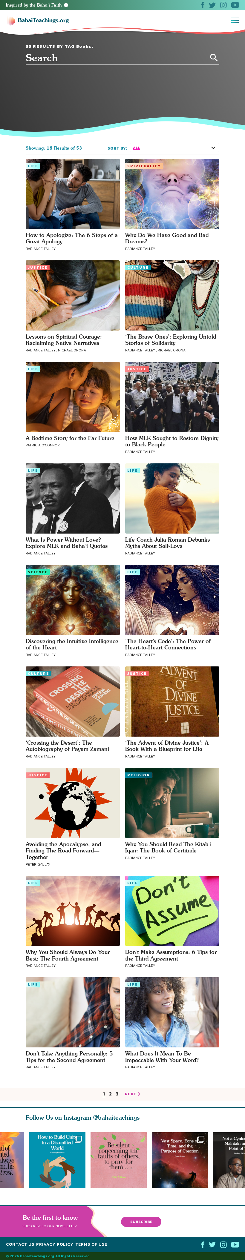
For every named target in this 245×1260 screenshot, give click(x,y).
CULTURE (138, 267)
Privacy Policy (55, 1244)
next (131, 1094)
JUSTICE (38, 267)
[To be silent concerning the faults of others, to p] (121, 1160)
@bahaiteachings (116, 1117)
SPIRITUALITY (144, 166)
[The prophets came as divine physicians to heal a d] (57, 1160)
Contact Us (20, 1244)
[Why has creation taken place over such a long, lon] (182, 1160)
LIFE (33, 166)
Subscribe (141, 1221)
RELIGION (138, 775)
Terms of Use (91, 1244)
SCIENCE (38, 572)
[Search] (214, 58)
